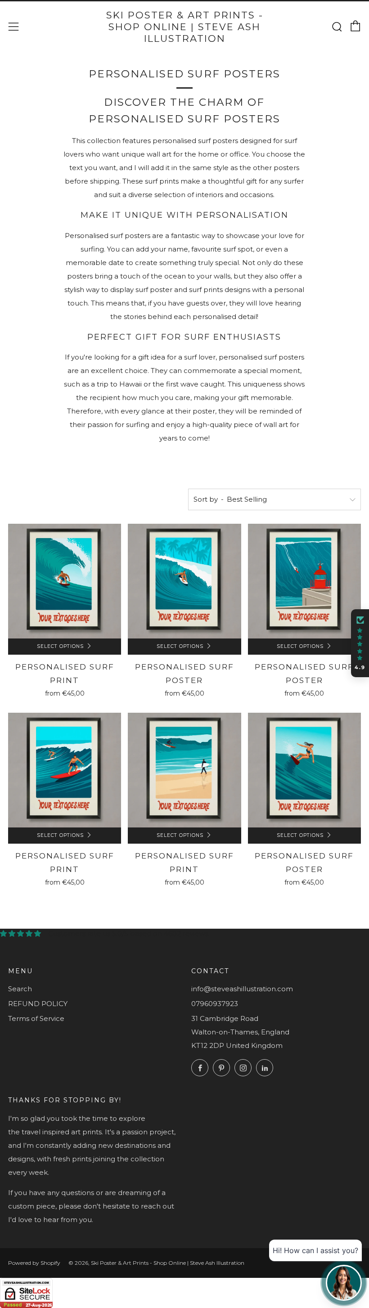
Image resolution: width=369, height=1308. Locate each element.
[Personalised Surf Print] (64, 581)
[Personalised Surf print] (64, 770)
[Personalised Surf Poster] (184, 581)
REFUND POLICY (38, 1003)
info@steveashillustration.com (242, 988)
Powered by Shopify (34, 1262)
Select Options (60, 646)
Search (20, 988)
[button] (360, 643)
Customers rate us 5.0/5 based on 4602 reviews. (129, 933)
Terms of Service (36, 1018)
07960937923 (214, 1003)
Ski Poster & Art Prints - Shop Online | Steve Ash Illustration (184, 27)
